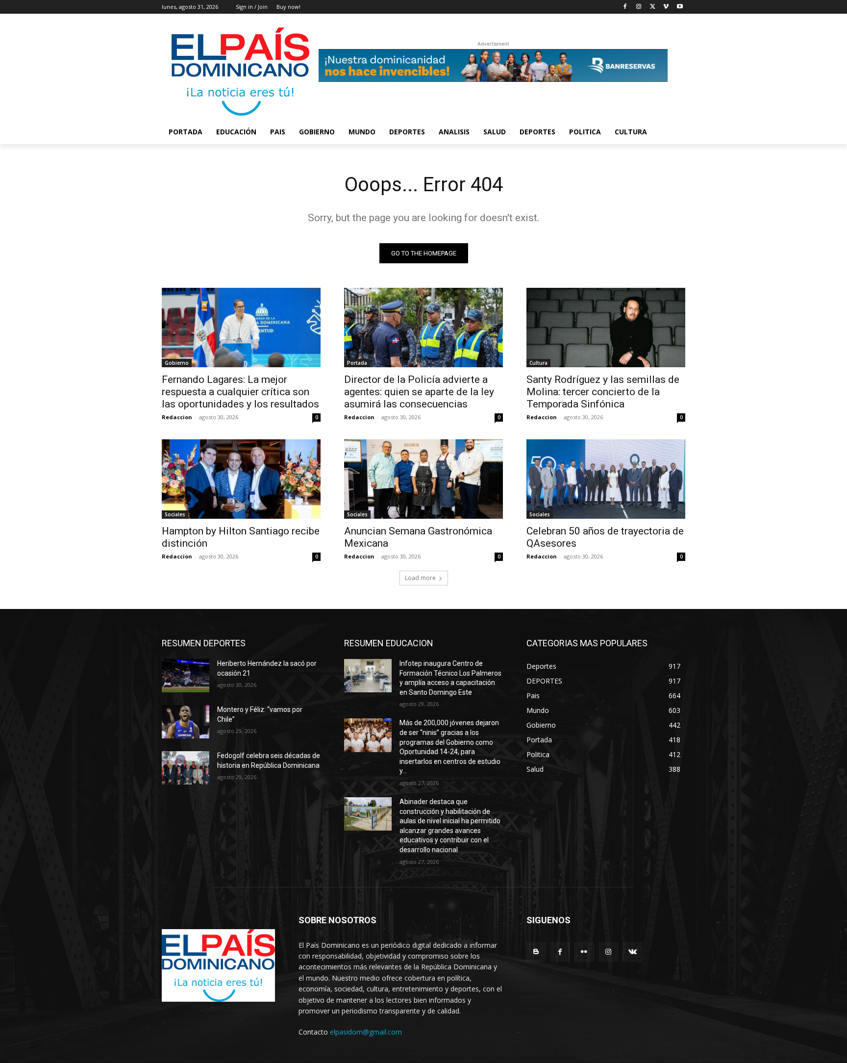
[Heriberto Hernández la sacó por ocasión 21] (185, 675)
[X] (652, 7)
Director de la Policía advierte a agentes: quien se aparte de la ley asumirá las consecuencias (419, 392)
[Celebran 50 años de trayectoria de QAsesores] (605, 479)
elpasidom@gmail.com (366, 1032)
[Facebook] (625, 7)
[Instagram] (639, 7)
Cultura (538, 362)
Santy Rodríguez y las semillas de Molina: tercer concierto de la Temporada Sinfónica (602, 392)
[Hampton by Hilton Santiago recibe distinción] (241, 479)
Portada (357, 362)
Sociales (175, 514)
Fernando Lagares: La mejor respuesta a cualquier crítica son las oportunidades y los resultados (240, 392)
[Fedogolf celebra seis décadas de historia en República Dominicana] (185, 768)
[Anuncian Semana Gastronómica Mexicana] (423, 479)
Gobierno (177, 362)
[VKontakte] (632, 952)
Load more (420, 578)
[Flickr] (584, 952)
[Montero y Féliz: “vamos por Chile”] (185, 721)
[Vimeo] (666, 7)
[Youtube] (679, 7)
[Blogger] (536, 952)
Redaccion (177, 417)
